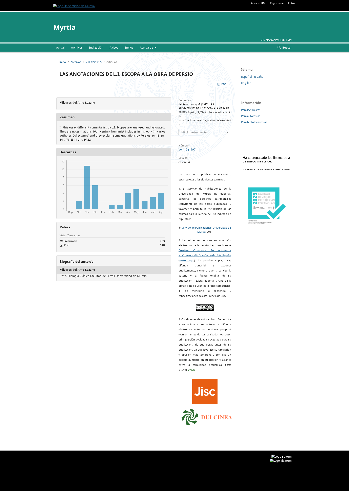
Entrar (292, 3)
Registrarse (277, 3)
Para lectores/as (250, 110)
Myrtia (64, 27)
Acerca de (147, 47)
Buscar (287, 47)
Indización (96, 47)
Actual (60, 47)
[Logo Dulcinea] (207, 416)
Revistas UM (257, 3)
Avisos (114, 47)
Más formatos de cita (194, 132)
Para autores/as (250, 116)
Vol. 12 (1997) (94, 62)
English (246, 83)
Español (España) (252, 76)
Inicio (62, 62)
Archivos (77, 47)
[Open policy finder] (205, 390)
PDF (223, 84)
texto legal (186, 260)
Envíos (129, 47)
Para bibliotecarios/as (254, 122)
